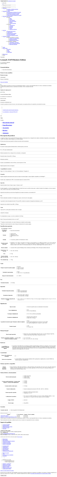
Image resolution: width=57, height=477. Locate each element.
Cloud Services (12, 25)
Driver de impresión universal (14, 43)
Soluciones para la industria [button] (7, 16)
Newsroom (5, 455)
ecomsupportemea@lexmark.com (9, 433)
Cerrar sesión (9, 52)
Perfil (8, 50)
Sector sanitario (12, 20)
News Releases (5, 448)
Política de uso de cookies (7, 467)
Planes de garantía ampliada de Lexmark (14, 15)
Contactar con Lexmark (7, 443)
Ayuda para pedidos (6, 424)
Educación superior (12, 21)
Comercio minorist (12, 23)
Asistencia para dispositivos (14, 38)
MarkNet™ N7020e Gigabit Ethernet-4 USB (8, 416)
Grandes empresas (10, 10)
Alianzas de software (13, 29)
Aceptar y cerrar (3, 475)
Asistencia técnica (6, 447)
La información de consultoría (8, 454)
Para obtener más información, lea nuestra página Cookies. (40, 473)
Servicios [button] (4, 30)
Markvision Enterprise (13, 44)
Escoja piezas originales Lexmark (13, 14)
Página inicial (5, 54)
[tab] (30, 122)
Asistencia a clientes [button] (6, 36)
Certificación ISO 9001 (7, 468)
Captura (10, 28)
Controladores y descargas (14, 42)
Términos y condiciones (7, 463)
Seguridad (11, 26)
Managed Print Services (11, 31)
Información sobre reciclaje (7, 426)
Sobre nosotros (5, 440)
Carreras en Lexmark (6, 442)
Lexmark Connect (6, 445)
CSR (3, 453)
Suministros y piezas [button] (6, 11)
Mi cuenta (9, 49)
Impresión (11, 27)
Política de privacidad (6, 464)
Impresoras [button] (5, 8)
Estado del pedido (6, 425)
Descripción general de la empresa (9, 441)
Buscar (4, 5)
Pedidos (8, 51)
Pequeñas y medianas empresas (12, 9)
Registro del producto (13, 39)
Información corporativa (7, 465)
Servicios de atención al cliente (12, 35)
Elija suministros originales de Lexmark (14, 12)
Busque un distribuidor (7, 444)
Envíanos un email (6, 427)
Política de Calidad (6, 466)
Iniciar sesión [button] (5, 48)
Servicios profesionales (11, 34)
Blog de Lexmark (6, 452)
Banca (10, 18)
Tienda (4, 47)
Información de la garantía (11, 33)
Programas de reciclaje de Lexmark (13, 13)
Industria (10, 22)
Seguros (10, 19)
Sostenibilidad (5, 446)
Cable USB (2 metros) (4, 415)
